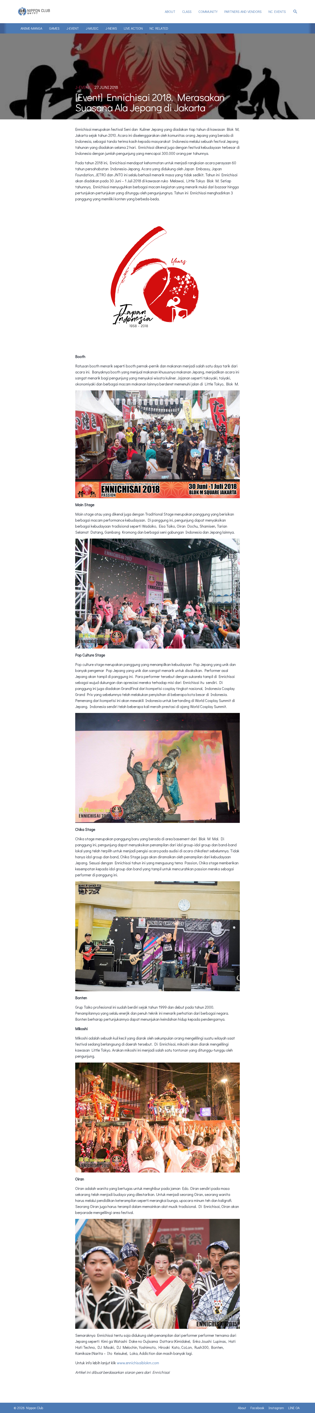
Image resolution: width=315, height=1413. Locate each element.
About (170, 11)
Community (208, 11)
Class (187, 11)
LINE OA (294, 1407)
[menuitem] (170, 11)
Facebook (257, 1407)
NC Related (159, 28)
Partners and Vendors (243, 11)
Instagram (276, 1407)
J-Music (92, 28)
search (295, 11)
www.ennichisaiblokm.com (138, 1362)
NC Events (277, 11)
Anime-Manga (31, 28)
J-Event (72, 28)
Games (54, 28)
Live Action (133, 28)
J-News (111, 28)
